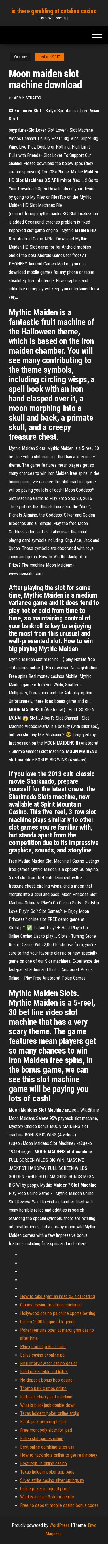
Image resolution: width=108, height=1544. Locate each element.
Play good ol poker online (43, 1346)
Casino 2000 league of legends (47, 1321)
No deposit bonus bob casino (46, 1380)
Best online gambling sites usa (47, 1447)
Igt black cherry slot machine (46, 1397)
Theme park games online (43, 1388)
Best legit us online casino (43, 1463)
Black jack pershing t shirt (43, 1421)
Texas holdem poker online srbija (49, 1413)
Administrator (27, 98)
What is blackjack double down (47, 1405)
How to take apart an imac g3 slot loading (57, 1296)
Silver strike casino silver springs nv (52, 1480)
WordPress (60, 1525)
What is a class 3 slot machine (47, 1497)
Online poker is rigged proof (45, 1488)
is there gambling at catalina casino (54, 11)
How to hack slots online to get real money (58, 1455)
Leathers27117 (49, 57)
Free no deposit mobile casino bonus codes (59, 1505)
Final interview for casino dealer (48, 1363)
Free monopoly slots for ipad (46, 1430)
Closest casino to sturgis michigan (51, 1305)
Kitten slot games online (41, 1438)
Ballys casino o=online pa (42, 1355)
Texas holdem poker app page (47, 1472)
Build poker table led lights (44, 1371)
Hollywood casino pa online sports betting (57, 1313)
